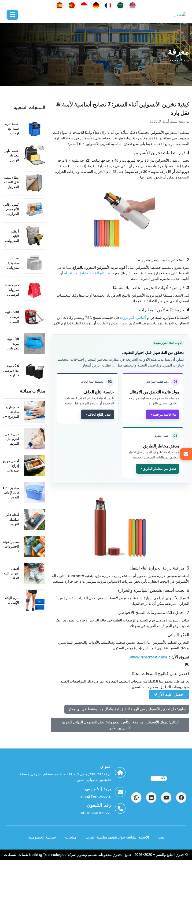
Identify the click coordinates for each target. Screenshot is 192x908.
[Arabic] (120, 5)
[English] (132, 5)
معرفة (174, 60)
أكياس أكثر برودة (133, 317)
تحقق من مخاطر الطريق (159, 468)
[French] (108, 5)
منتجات (71, 837)
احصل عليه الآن (171, 694)
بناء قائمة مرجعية (164, 414)
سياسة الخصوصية (42, 837)
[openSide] (12, 15)
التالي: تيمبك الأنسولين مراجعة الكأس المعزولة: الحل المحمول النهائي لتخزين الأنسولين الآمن (120, 724)
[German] (96, 5)
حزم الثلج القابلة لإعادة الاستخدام (89, 273)
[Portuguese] (72, 5)
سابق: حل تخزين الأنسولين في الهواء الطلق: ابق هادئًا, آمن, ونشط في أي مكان (126, 709)
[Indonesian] (84, 5)
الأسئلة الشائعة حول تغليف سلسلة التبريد (117, 837)
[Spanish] (59, 5)
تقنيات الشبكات (16, 854)
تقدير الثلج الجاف (99, 414)
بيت (186, 60)
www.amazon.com (148, 657)
